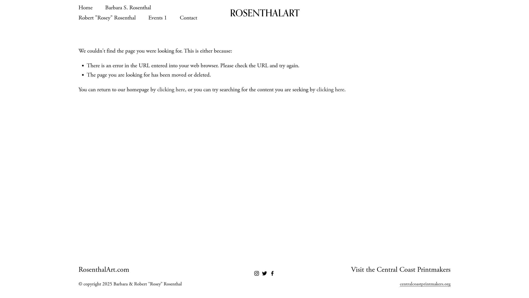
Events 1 (157, 18)
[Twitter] (264, 273)
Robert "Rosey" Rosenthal (107, 18)
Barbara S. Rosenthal (128, 7)
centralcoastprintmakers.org (425, 284)
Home (86, 7)
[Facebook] (272, 273)
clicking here (171, 89)
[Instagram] (256, 273)
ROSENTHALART (265, 13)
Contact (188, 18)
